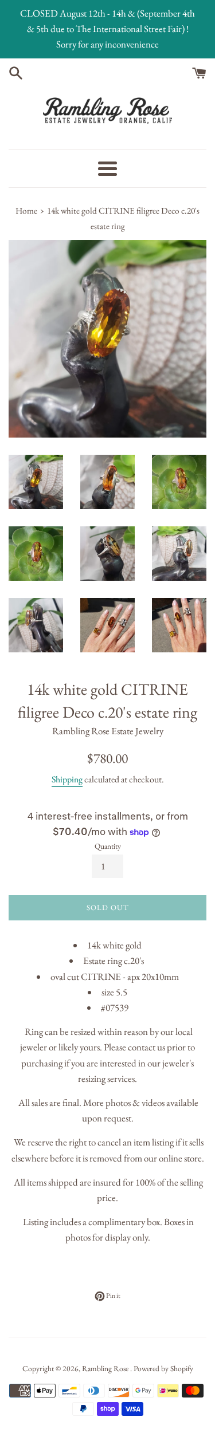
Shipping (67, 779)
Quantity (108, 846)
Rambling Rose (106, 1368)
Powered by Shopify (163, 1368)
